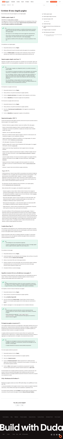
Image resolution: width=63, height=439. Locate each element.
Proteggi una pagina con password (49, 29)
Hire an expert (57, 416)
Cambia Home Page (46, 23)
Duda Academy (6, 416)
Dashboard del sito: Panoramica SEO (13, 185)
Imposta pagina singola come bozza (49, 16)
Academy (18, 1)
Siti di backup (27, 36)
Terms (17, 434)
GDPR (20, 434)
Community (13, 1)
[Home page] (5, 1)
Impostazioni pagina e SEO (48, 18)
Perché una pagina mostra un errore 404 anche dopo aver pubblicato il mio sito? (54, 35)
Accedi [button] (47, 1)
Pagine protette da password (25, 153)
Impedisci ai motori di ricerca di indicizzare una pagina (51, 27)
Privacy (14, 434)
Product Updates (23, 416)
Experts (22, 1)
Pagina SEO (47, 21)
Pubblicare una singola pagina (17, 139)
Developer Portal (49, 416)
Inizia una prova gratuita (53, 1)
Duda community (32, 416)
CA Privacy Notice (25, 434)
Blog (11, 416)
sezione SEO (14, 145)
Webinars (16, 416)
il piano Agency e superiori (13, 19)
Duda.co (32, 1)
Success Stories (41, 416)
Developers (27, 1)
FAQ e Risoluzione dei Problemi (48, 32)
